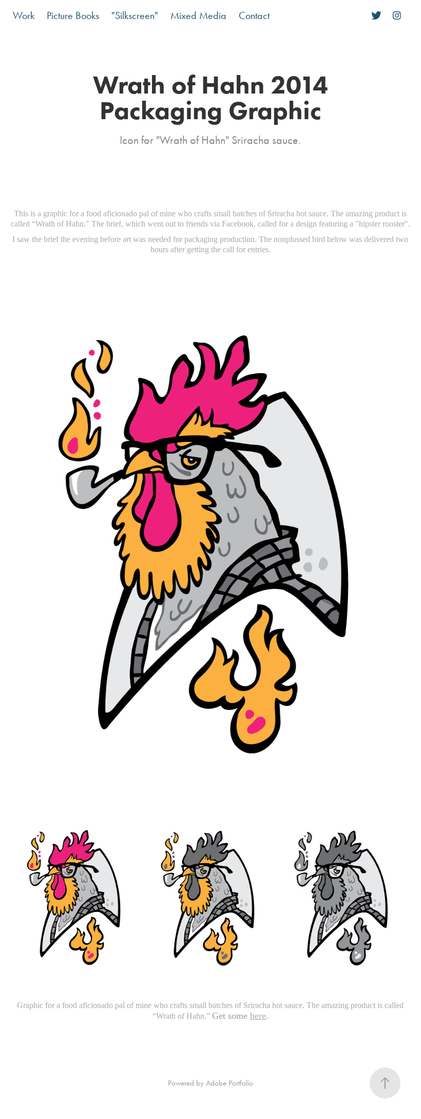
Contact (254, 15)
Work (23, 15)
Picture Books (73, 15)
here (258, 1016)
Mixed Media (198, 15)
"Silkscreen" (134, 15)
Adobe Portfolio (229, 1083)
